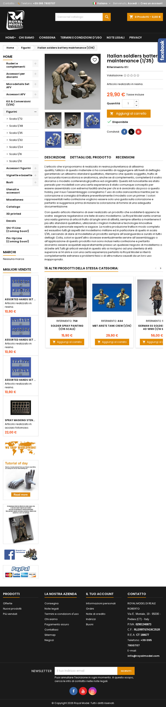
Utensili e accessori (13, 191)
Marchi (9, 252)
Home (9, 38)
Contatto (8, 3)
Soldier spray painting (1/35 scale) (67, 327)
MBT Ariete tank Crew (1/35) (112, 325)
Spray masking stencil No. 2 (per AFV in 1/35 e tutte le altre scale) (21, 420)
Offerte (7, 603)
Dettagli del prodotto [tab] (90, 157)
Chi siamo (26, 38)
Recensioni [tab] (125, 157)
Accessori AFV (15, 94)
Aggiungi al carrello (128, 113)
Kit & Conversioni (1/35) (18, 103)
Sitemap (50, 635)
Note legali (116, 38)
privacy (135, 38)
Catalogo (13, 207)
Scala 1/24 (16, 147)
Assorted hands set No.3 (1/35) (21, 380)
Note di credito (95, 614)
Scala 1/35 (16, 133)
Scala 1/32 (16, 140)
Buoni (89, 624)
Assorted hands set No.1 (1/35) (21, 299)
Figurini (11, 112)
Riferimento (115, 67)
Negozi (49, 640)
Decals (11, 221)
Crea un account (151, 3)
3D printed (13, 214)
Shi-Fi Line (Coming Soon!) (17, 229)
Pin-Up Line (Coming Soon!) (17, 239)
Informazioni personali (101, 603)
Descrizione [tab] (55, 157)
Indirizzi (91, 619)
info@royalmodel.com (144, 656)
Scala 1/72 (15, 119)
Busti (9, 182)
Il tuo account (100, 594)
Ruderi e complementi (15, 65)
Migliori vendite (17, 269)
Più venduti (10, 614)
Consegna (47, 38)
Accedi (132, 3)
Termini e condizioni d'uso (81, 38)
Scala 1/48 (16, 126)
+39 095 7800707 (44, 3)
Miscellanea (14, 200)
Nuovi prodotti (12, 609)
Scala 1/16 (15, 154)
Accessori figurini (18, 168)
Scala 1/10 (15, 161)
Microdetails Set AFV (17, 85)
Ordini (90, 609)
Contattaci (51, 630)
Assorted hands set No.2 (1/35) (21, 340)
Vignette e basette (19, 175)
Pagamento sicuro (57, 624)
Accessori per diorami (15, 75)
